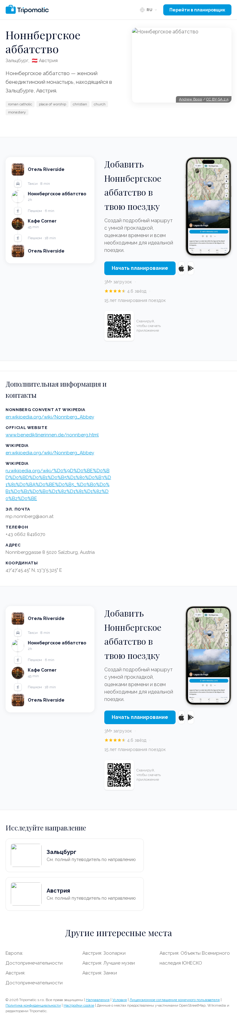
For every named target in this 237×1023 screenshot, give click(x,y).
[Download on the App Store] (181, 268)
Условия (119, 1000)
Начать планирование (140, 268)
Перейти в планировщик (197, 9)
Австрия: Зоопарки (104, 953)
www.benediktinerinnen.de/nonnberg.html (52, 435)
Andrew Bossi (190, 99)
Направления (98, 1000)
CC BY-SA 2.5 (217, 99)
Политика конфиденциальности (33, 1005)
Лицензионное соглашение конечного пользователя (175, 1000)
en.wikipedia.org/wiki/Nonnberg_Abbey (50, 417)
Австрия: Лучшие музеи (108, 963)
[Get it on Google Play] (190, 268)
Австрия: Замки (99, 973)
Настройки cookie (79, 1005)
